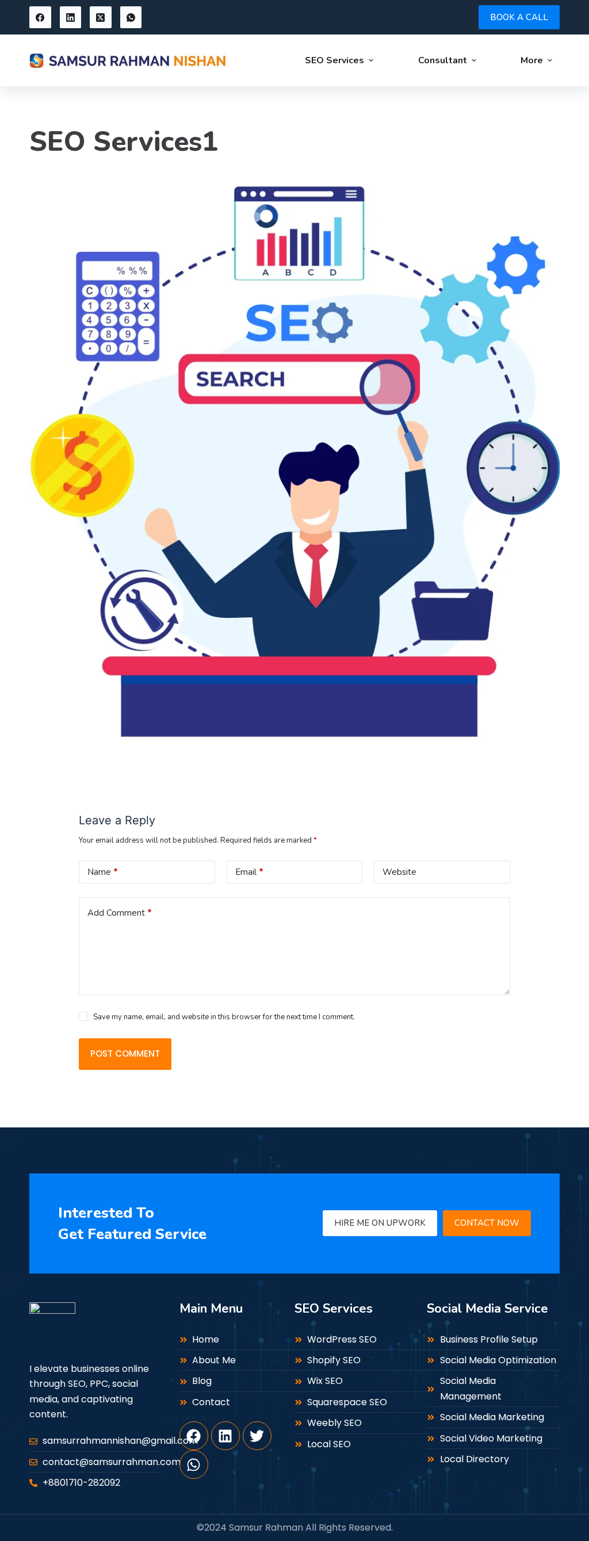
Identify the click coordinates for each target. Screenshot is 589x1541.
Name (102, 872)
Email (249, 872)
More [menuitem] (532, 60)
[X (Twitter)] (101, 17)
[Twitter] (257, 1435)
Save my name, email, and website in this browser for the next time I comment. (224, 1017)
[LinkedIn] (71, 17)
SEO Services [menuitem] (334, 60)
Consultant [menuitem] (442, 60)
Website (399, 872)
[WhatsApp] (131, 17)
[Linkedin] (225, 1435)
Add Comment (119, 913)
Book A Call (519, 17)
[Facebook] (40, 17)
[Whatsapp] (193, 1464)
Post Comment (125, 1053)
